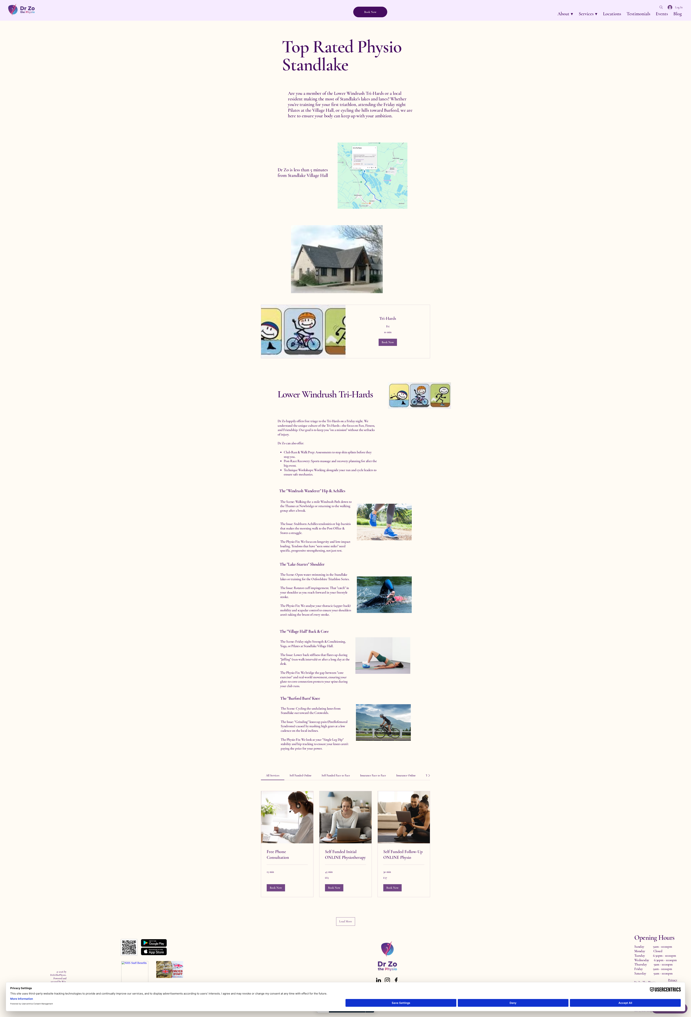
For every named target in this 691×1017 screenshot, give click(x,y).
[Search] (661, 7)
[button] (565, 13)
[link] (387, 318)
